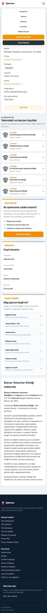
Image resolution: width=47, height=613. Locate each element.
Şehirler (23, 16)
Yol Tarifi (23, 107)
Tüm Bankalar (6, 528)
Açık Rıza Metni (7, 574)
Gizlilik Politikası (8, 559)
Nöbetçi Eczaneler (8, 535)
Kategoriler (23, 11)
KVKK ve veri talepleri (10, 577)
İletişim (4, 556)
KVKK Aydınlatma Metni (10, 570)
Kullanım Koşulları (8, 567)
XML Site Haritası (10, 596)
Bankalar (23, 21)
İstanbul (7, 59)
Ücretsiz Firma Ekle (23, 37)
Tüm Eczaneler (7, 531)
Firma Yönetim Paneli (9, 542)
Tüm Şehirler (6, 524)
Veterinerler (9, 68)
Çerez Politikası (7, 563)
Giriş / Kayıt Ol (23, 43)
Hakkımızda (6, 552)
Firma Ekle (5, 538)
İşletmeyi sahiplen (23, 234)
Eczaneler (23, 26)
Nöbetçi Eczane (23, 31)
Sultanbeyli (16, 59)
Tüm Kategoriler (7, 521)
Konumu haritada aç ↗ (13, 84)
